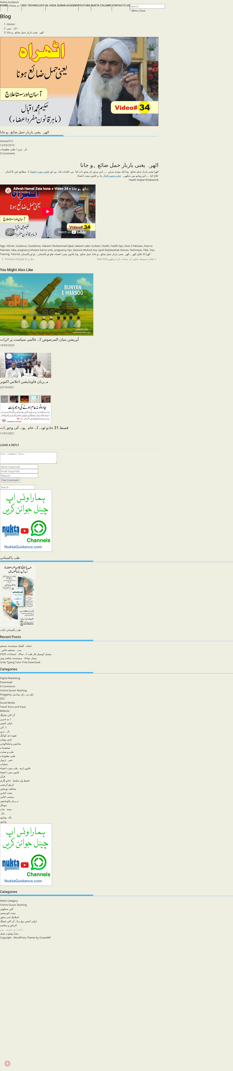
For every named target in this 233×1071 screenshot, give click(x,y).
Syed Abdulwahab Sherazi (113, 250)
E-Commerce (7, 686)
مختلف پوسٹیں (8, 788)
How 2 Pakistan (133, 246)
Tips (152, 250)
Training (4, 254)
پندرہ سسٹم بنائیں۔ (10, 650)
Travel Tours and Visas (13, 706)
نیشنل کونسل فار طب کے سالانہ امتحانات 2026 (26, 654)
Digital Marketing (10, 678)
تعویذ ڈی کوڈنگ (8, 735)
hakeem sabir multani (87, 246)
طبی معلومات (7, 149)
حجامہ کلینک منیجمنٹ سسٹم (16, 645)
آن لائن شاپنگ (7, 715)
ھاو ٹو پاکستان (45, 254)
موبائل (3, 805)
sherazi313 (6, 141)
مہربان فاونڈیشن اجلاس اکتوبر (24, 381)
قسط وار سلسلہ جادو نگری (15, 780)
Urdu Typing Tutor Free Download (20, 662)
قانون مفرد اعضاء (39, 171)
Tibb (145, 250)
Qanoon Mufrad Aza (85, 250)
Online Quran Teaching (13, 690)
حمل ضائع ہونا (83, 254)
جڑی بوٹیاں (6, 739)
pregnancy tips (63, 250)
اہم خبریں (5, 719)
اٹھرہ (133, 254)
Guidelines (34, 246)
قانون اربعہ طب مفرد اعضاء (15, 768)
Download (6, 682)
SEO (2, 698)
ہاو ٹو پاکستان (29, 254)
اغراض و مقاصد (8, 925)
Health (105, 246)
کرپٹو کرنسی (7, 784)
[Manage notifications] (7, 1063)
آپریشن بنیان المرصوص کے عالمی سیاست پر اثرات (39, 339)
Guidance (21, 246)
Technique (136, 250)
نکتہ (2, 813)
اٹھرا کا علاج (143, 254)
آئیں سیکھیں (6, 909)
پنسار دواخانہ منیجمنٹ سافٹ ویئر (18, 658)
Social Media (7, 702)
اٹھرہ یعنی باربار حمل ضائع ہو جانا (25, 32)
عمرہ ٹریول (6, 760)
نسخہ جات (6, 809)
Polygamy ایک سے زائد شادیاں (16, 694)
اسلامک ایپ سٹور (9, 917)
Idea (13, 250)
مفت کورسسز (8, 913)
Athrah (10, 246)
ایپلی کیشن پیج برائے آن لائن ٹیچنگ (18, 921)
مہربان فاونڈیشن (9, 801)
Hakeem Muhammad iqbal (57, 246)
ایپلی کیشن (6, 723)
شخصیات (5, 747)
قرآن (2, 776)
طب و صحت (7, 751)
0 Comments (7, 153)
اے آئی (3, 727)
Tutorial (15, 254)
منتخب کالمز (7, 797)
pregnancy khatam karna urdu (35, 250)
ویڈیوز (3, 821)
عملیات (4, 764)
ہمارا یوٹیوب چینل (10, 933)
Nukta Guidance (9, 2)
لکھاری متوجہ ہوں (11, 929)
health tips (117, 246)
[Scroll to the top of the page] (0, 941)
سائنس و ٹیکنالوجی (10, 743)
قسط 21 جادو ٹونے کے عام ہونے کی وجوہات (34, 428)
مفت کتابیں (6, 792)
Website (4, 711)
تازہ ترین (22, 149)
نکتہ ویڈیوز (6, 817)
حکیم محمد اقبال (112, 175)
